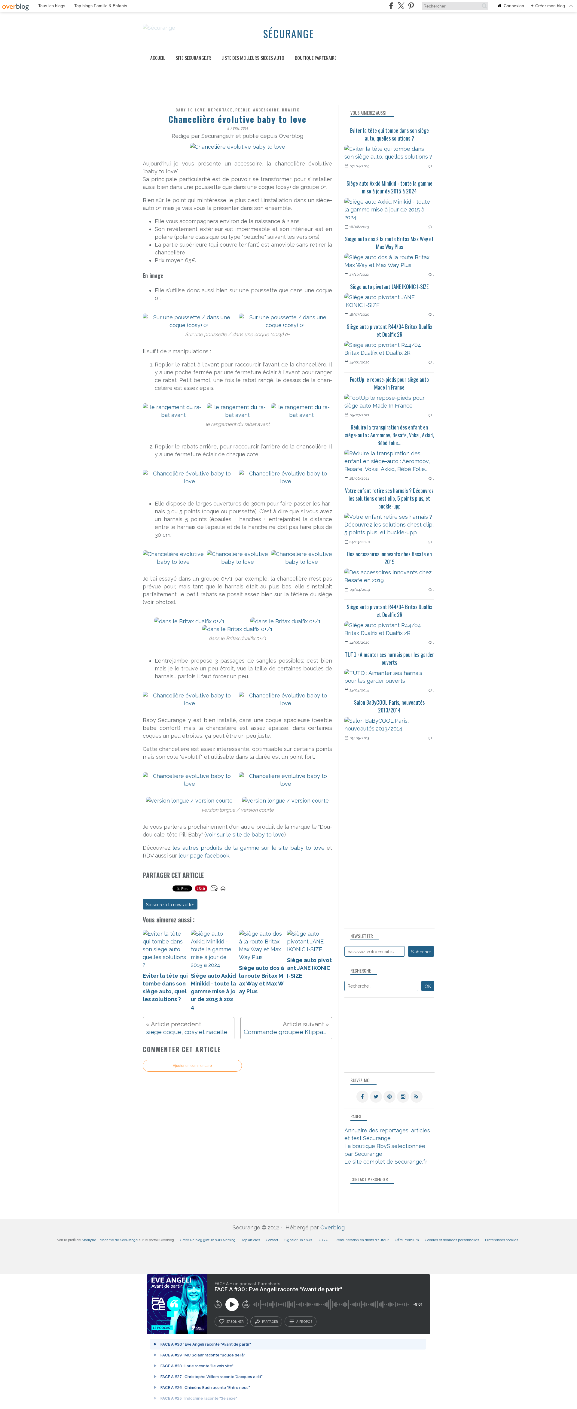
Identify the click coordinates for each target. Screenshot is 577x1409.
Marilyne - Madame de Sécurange (110, 1240)
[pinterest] (411, 5)
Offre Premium (407, 1240)
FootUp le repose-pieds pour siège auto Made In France (389, 383)
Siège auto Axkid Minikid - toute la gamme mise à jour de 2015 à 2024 (389, 187)
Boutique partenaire (315, 57)
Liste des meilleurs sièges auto (252, 57)
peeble (242, 110)
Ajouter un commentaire (192, 1066)
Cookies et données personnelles (452, 1240)
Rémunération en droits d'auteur (362, 1240)
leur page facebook (204, 855)
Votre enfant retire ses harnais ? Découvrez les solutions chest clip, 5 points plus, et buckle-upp (389, 498)
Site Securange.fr (193, 57)
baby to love (190, 110)
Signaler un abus (298, 1240)
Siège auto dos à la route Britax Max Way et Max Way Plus (389, 243)
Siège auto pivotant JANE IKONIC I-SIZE (389, 286)
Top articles (251, 1240)
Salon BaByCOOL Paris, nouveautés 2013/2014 (389, 706)
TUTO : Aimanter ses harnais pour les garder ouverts (389, 658)
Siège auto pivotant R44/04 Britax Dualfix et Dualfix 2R (389, 330)
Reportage (220, 110)
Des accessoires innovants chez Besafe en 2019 (389, 558)
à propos (304, 1321)
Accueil (157, 57)
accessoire (266, 110)
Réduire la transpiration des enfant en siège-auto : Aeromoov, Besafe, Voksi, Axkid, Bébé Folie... (389, 435)
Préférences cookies (501, 1240)
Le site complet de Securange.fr (385, 1161)
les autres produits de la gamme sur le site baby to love (248, 848)
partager (270, 1321)
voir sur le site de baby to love (245, 834)
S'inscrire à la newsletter (170, 904)
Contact (272, 1240)
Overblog (332, 1227)
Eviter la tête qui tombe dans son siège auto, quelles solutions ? (389, 134)
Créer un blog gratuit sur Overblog (208, 1240)
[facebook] (391, 5)
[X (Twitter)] (401, 5)
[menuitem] (157, 58)
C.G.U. (324, 1240)
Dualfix (290, 110)
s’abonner (235, 1321)
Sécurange (288, 33)
